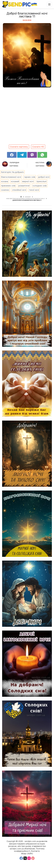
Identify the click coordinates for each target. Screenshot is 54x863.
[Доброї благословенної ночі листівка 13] (27, 314)
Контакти (35, 851)
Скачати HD (38, 146)
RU (31, 853)
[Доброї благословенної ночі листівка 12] (27, 454)
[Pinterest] (33, 858)
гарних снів (29, 177)
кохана (4, 181)
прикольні (41, 181)
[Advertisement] (27, 117)
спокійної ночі (19, 190)
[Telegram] (22, 155)
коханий (15, 181)
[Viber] (32, 155)
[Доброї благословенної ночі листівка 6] (27, 804)
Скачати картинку (19, 146)
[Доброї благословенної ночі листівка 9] (27, 594)
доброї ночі (43, 177)
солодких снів (40, 185)
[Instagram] (29, 858)
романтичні (24, 185)
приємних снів (8, 185)
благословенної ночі (11, 177)
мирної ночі (28, 181)
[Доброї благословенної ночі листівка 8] (27, 664)
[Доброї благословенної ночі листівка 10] (27, 524)
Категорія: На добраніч (12, 172)
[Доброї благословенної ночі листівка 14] (27, 383)
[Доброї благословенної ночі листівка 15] (27, 243)
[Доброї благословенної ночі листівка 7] (27, 733)
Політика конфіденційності (29, 849)
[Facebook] (12, 155)
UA (28, 853)
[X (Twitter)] (25, 858)
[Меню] (49, 4)
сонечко (5, 190)
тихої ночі (34, 190)
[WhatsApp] (42, 155)
